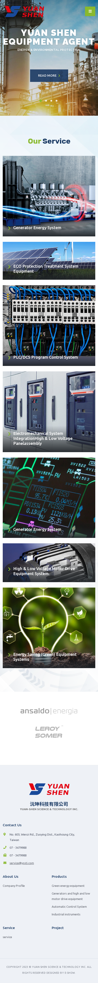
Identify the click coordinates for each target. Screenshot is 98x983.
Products (59, 876)
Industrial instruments (66, 914)
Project (58, 928)
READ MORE (47, 75)
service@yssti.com (22, 863)
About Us (10, 876)
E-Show (70, 972)
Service (9, 928)
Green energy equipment (68, 885)
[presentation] (12, 58)
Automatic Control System (69, 906)
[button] (41, 101)
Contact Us (12, 825)
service (7, 937)
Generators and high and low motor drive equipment (71, 896)
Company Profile (14, 885)
